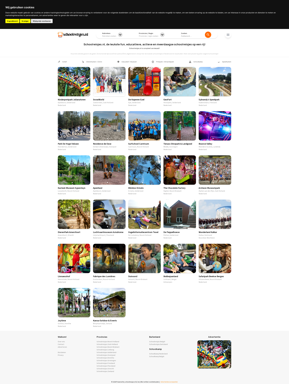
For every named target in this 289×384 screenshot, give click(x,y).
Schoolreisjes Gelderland (106, 352)
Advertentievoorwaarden (169, 382)
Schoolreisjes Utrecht (105, 368)
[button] (72, 94)
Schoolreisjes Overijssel (106, 355)
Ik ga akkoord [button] (12, 21)
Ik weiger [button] (25, 21)
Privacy (61, 355)
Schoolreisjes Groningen (106, 360)
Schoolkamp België (156, 356)
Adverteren (62, 347)
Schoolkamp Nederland (158, 354)
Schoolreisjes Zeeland (105, 371)
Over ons (61, 341)
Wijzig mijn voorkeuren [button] (42, 21)
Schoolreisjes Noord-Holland (108, 341)
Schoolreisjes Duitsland (158, 344)
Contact (61, 344)
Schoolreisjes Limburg (105, 349)
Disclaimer (62, 352)
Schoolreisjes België (157, 341)
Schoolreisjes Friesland (106, 363)
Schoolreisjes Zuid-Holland (107, 344)
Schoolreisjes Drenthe (105, 358)
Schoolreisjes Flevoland (106, 366)
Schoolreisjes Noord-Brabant (108, 347)
